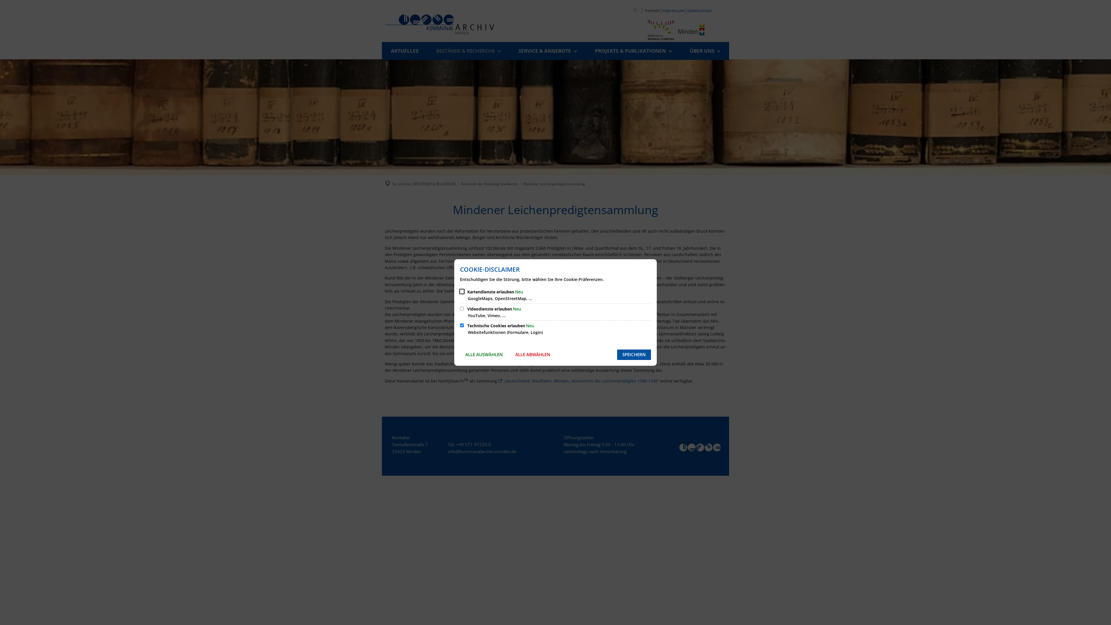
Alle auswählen (484, 354)
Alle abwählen (532, 354)
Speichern (634, 354)
